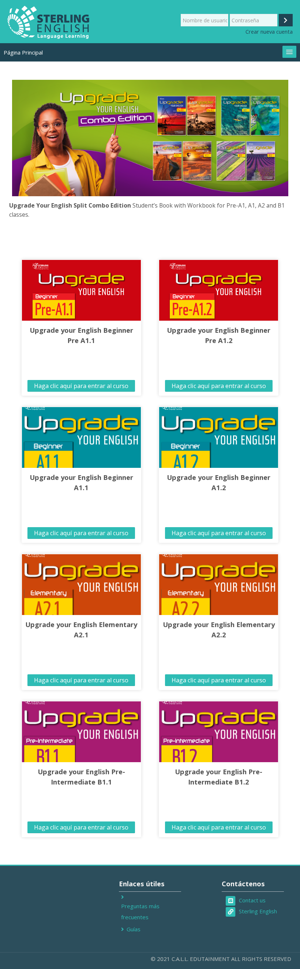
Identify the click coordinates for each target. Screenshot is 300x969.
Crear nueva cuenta (269, 31)
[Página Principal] (49, 21)
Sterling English (258, 911)
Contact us (252, 900)
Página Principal (23, 52)
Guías (133, 929)
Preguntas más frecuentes (140, 911)
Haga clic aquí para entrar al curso (81, 386)
